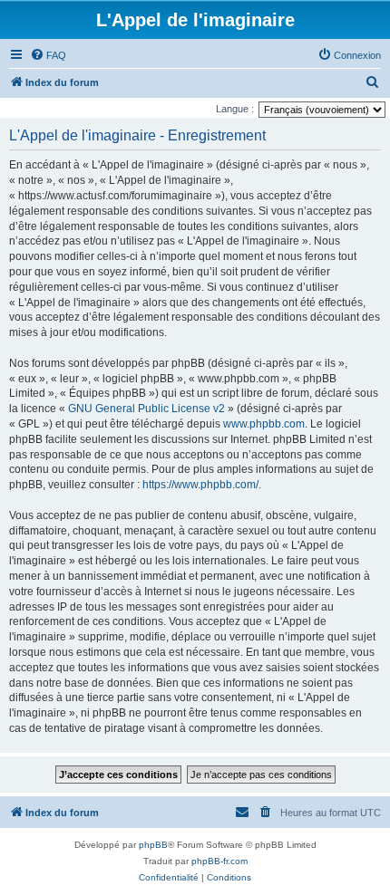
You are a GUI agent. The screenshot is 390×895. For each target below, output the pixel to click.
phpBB (153, 845)
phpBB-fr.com (219, 861)
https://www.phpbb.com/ (200, 484)
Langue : (235, 108)
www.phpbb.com (264, 424)
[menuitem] (48, 55)
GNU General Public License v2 (146, 408)
